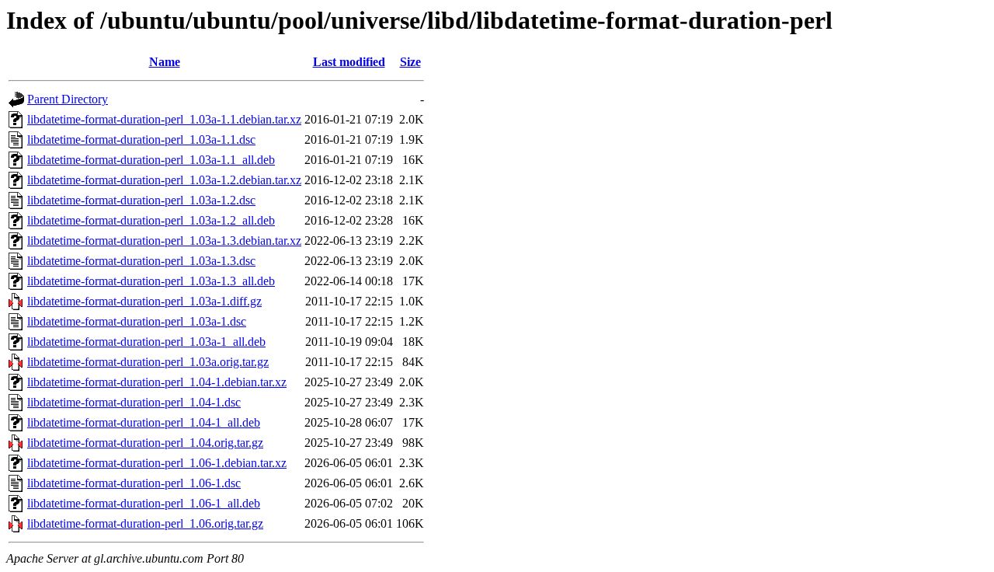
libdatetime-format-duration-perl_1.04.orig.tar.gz (145, 442)
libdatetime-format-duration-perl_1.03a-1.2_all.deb (151, 220)
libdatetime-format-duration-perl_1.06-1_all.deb (143, 503)
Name (164, 61)
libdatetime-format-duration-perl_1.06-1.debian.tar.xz (157, 462)
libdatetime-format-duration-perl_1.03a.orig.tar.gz (148, 361)
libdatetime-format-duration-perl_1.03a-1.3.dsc (141, 260)
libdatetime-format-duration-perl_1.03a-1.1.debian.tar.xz (164, 119)
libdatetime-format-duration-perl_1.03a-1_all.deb (146, 341)
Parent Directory (67, 99)
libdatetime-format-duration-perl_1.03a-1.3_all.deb (151, 281)
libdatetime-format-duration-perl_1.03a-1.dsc (136, 321)
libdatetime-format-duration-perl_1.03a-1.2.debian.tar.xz (164, 180)
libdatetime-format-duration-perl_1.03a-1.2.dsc (141, 200)
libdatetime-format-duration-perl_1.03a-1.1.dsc (141, 139)
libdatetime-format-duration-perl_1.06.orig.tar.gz (145, 523)
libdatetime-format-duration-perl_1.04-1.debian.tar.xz (157, 382)
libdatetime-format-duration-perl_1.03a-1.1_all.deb (151, 159)
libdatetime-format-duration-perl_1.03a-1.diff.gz (144, 301)
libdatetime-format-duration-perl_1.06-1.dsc (134, 483)
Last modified (349, 61)
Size (410, 61)
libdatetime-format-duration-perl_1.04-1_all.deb (143, 422)
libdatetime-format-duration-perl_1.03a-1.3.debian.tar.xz (164, 240)
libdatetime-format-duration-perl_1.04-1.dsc (134, 402)
